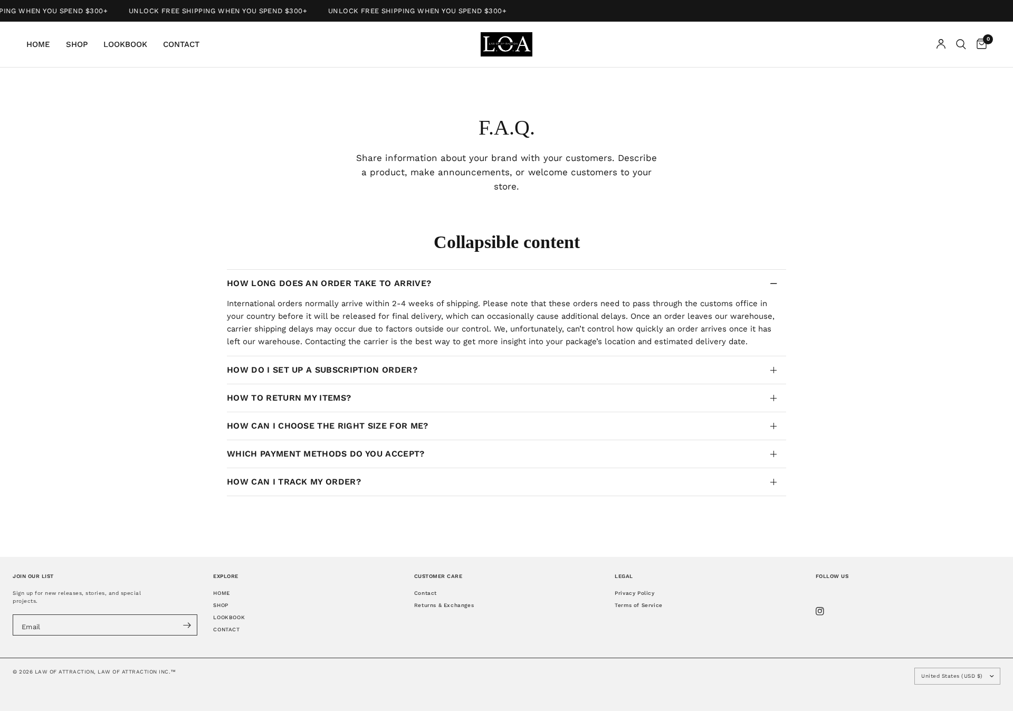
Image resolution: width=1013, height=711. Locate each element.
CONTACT (181, 44)
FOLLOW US (832, 576)
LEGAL (624, 576)
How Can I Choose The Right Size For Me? (327, 426)
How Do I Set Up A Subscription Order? (322, 370)
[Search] (961, 44)
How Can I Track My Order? (294, 482)
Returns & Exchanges (444, 605)
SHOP (77, 44)
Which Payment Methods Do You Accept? (326, 454)
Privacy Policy (634, 593)
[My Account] (941, 44)
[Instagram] (827, 611)
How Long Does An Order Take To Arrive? (329, 283)
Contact (425, 593)
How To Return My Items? (289, 398)
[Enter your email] (186, 625)
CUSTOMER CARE (438, 576)
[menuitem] (42, 44)
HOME (38, 44)
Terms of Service (639, 605)
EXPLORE (225, 576)
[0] (979, 44)
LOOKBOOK (125, 44)
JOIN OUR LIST (33, 576)
